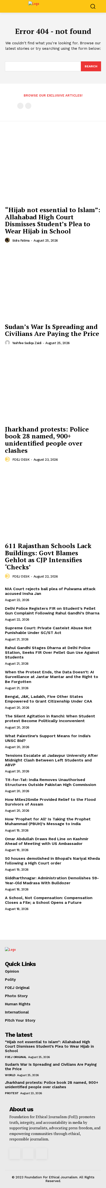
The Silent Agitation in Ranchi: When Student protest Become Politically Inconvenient (50, 718)
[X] (28, 1153)
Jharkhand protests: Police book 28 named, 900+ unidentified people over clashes (47, 440)
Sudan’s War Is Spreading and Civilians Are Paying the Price (52, 330)
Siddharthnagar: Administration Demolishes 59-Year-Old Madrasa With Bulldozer (52, 880)
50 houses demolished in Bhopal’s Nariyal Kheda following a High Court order (52, 860)
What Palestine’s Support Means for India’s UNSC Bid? (48, 738)
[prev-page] (20, 106)
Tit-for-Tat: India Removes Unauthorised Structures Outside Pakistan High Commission (50, 782)
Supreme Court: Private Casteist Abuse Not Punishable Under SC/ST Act (48, 630)
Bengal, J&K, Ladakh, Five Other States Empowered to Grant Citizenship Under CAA (48, 699)
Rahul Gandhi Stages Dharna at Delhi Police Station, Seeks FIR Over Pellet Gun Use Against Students (52, 652)
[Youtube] (41, 1153)
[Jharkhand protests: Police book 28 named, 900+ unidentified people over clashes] (53, 387)
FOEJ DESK (21, 459)
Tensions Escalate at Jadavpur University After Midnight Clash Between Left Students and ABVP (51, 760)
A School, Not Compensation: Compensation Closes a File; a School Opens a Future (48, 900)
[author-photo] (8, 240)
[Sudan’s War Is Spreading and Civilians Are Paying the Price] (53, 284)
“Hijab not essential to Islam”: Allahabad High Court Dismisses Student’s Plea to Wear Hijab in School (52, 220)
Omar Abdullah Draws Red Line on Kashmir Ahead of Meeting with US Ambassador (46, 841)
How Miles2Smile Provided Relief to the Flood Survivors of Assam (50, 802)
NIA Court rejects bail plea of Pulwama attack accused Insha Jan (50, 591)
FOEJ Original (16, 1057)
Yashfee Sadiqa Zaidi (26, 343)
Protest (12, 1093)
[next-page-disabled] (28, 106)
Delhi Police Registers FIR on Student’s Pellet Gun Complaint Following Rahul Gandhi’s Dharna (52, 610)
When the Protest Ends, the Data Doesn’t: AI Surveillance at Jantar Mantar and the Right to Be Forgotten (51, 677)
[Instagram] (14, 1153)
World (10, 1075)
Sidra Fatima (21, 240)
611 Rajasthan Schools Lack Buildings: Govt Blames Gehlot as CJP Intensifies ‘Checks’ (48, 556)
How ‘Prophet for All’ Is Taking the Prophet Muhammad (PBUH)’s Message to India (48, 821)
